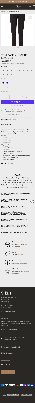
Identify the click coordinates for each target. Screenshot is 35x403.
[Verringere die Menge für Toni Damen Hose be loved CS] (2, 97)
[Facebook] (2, 163)
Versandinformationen (8, 120)
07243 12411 (16, 246)
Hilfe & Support (7, 353)
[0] (33, 6)
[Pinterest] (6, 163)
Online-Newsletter (22, 321)
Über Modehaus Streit (10, 347)
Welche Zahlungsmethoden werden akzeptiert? (15, 193)
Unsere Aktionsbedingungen (9, 329)
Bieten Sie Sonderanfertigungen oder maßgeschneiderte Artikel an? (14, 227)
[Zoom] (30, 17)
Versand (8, 63)
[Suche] (30, 6)
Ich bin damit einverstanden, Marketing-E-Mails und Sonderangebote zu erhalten (16, 338)
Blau (7, 83)
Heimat (3, 11)
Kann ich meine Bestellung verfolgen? (12, 207)
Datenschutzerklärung (13, 394)
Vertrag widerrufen (8, 372)
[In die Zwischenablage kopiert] (12, 163)
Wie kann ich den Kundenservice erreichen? (14, 220)
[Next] (20, 47)
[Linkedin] (11, 364)
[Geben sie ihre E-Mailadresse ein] (32, 334)
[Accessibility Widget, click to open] (32, 201)
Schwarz (3, 83)
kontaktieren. (24, 187)
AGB (4, 394)
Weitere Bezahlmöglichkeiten (17, 106)
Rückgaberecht (21, 254)
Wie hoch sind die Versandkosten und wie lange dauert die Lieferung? (14, 200)
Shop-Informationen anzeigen (12, 114)
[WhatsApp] (9, 163)
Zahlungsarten (6, 124)
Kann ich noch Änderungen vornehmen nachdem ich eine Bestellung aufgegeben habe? (13, 213)
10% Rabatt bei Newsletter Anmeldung (17, 1)
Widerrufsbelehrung (26, 394)
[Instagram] (7, 364)
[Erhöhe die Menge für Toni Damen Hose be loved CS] (7, 97)
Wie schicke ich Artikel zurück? (14, 232)
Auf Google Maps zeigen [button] (8, 311)
